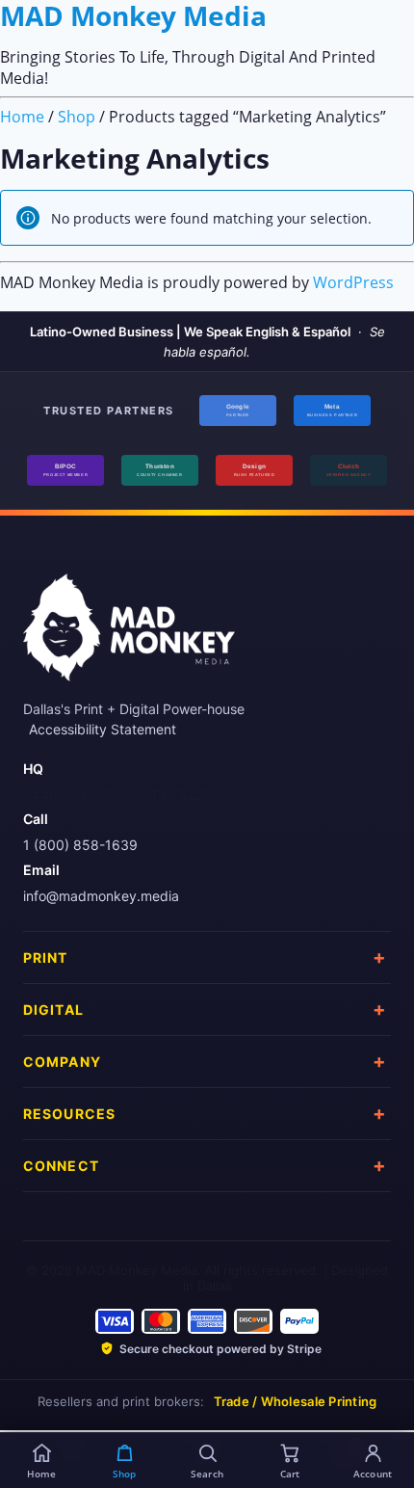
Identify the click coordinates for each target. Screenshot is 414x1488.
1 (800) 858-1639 (80, 845)
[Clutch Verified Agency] (348, 470)
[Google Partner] (237, 410)
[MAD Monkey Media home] (129, 633)
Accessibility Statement (102, 729)
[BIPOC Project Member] (65, 470)
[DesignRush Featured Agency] (254, 470)
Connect (61, 1165)
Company (62, 1061)
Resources (69, 1113)
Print (45, 957)
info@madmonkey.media (101, 896)
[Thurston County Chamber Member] (159, 470)
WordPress (353, 282)
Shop (76, 116)
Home (22, 116)
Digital (53, 1009)
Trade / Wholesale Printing (295, 1401)
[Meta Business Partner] (332, 410)
